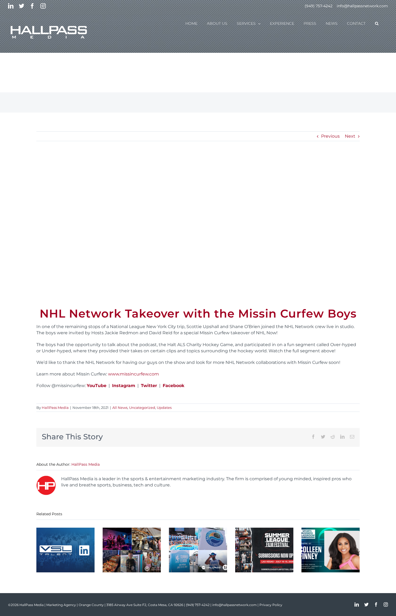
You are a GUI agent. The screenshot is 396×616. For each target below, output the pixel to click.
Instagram (123, 385)
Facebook (173, 385)
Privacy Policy (270, 605)
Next (350, 136)
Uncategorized (142, 407)
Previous (330, 136)
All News (119, 407)
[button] (376, 23)
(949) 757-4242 (318, 6)
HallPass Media (55, 407)
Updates (164, 407)
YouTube (96, 385)
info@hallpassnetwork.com (362, 6)
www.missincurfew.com (133, 374)
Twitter (149, 385)
